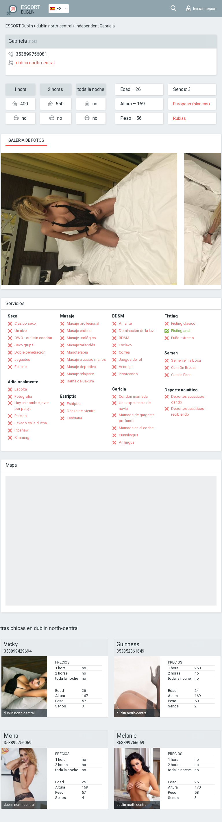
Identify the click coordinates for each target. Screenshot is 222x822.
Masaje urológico (81, 338)
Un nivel (20, 330)
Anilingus (126, 442)
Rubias (179, 118)
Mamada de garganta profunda (137, 418)
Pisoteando (128, 374)
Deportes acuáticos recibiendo (187, 411)
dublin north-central (54, 26)
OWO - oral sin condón (33, 338)
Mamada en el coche (136, 428)
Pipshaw (21, 430)
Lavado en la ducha (30, 423)
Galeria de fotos (26, 140)
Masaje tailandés (81, 345)
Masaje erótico (79, 330)
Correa (124, 352)
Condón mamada (133, 396)
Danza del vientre (81, 411)
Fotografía (23, 396)
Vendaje (125, 367)
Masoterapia (77, 352)
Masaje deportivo (81, 367)
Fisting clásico (183, 323)
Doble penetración (29, 352)
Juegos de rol (130, 359)
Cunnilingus (128, 435)
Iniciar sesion (205, 8)
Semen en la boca (186, 360)
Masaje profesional (83, 323)
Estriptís (73, 403)
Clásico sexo (25, 323)
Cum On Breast (183, 367)
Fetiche (20, 367)
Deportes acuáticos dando (187, 399)
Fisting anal (180, 330)
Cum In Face (181, 375)
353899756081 (31, 54)
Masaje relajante (80, 374)
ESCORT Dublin (19, 26)
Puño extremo (182, 338)
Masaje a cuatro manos (86, 359)
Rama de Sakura (80, 381)
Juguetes (22, 359)
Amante (125, 323)
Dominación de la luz (136, 330)
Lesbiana (74, 418)
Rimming (21, 437)
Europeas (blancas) (191, 104)
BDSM (124, 338)
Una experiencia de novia (135, 406)
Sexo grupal (24, 345)
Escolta (20, 389)
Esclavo (125, 345)
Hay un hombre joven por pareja (31, 406)
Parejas (20, 416)
